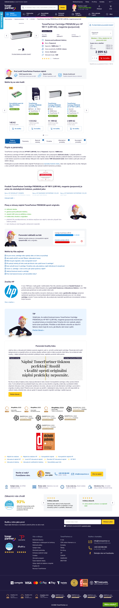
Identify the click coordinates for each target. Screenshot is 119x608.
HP (27, 19)
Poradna (49, 141)
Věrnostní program (38, 558)
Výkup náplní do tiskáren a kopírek (43, 563)
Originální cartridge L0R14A (62, 240)
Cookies (35, 555)
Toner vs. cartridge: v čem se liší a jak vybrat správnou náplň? (26, 269)
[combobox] (101, 33)
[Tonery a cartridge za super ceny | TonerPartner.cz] (10, 7)
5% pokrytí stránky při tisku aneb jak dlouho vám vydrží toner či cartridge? (30, 263)
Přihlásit (99, 9)
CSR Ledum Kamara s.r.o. (68, 542)
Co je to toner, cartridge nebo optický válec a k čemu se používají (27, 255)
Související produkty (78, 141)
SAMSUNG (63, 558)
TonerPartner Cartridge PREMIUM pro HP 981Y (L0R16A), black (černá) (55, 106)
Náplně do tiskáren (19, 19)
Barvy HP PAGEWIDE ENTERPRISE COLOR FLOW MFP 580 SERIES (46, 194)
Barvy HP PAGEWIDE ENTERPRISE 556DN (17, 195)
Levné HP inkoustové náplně (33, 459)
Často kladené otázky (39, 561)
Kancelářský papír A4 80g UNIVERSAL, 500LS (16, 105)
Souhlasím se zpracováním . (78, 526)
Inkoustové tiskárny (13, 462)
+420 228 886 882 (84, 8)
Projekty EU (36, 566)
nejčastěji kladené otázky (52, 164)
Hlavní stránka (8, 19)
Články (87, 2)
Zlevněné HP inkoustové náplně (56, 459)
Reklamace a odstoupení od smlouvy (44, 542)
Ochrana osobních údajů (40, 553)
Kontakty (102, 2)
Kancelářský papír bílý (54, 462)
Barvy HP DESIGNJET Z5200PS (14, 193)
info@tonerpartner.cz (82, 474)
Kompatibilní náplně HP (65, 456)
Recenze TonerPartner (39, 568)
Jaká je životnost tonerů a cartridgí (18, 271)
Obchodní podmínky (39, 550)
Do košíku (106, 58)
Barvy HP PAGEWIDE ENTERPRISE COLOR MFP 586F (73, 194)
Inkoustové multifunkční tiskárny (33, 462)
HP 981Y (32, 19)
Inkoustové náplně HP (14, 459)
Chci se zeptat (97, 474)
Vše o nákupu (37, 537)
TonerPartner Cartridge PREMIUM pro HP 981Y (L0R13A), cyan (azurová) (74, 106)
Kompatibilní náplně (47, 456)
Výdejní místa (37, 548)
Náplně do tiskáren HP (30, 456)
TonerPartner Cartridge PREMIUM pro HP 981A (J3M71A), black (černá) (35, 107)
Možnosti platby (37, 545)
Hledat (62, 7)
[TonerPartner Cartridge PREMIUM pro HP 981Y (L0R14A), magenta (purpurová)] (21, 46)
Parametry (25, 141)
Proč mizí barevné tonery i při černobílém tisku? (22, 274)
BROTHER (63, 561)
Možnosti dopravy (78, 2)
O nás (62, 540)
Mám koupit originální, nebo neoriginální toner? (22, 261)
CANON (62, 555)
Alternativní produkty (61, 141)
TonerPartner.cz (66, 537)
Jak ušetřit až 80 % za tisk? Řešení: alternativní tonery (24, 258)
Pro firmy (94, 2)
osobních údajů (86, 526)
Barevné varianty (37, 141)
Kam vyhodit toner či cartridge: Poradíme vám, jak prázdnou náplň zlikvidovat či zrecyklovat (36, 266)
